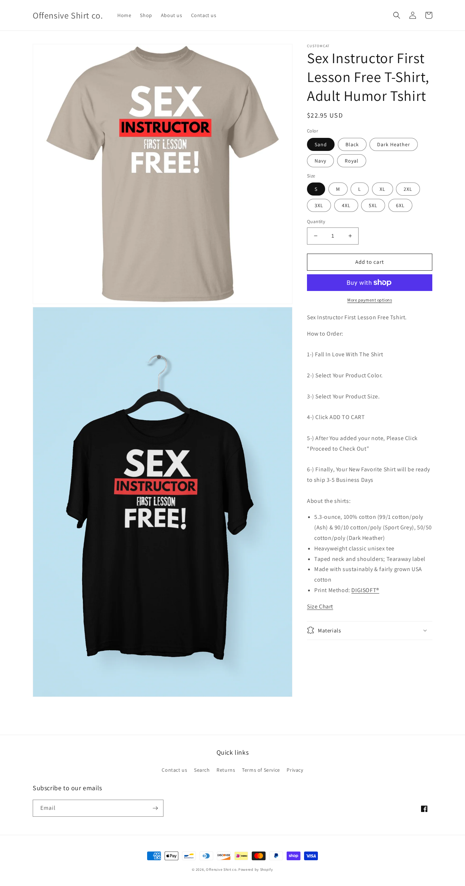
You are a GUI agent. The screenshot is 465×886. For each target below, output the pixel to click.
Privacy (295, 770)
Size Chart (320, 606)
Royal (352, 160)
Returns (226, 770)
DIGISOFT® (365, 590)
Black (352, 144)
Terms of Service (261, 770)
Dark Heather (393, 144)
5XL (373, 205)
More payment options (369, 300)
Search (202, 770)
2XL (408, 189)
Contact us (174, 770)
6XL (400, 205)
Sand (321, 144)
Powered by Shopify (255, 869)
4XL (346, 205)
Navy (320, 160)
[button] (397, 15)
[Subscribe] (155, 808)
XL (382, 189)
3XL (319, 205)
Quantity (316, 221)
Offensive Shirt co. (221, 869)
